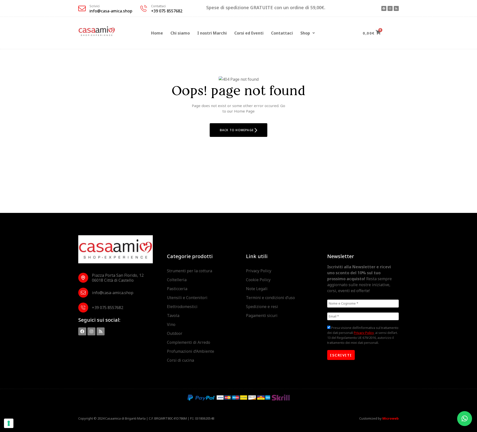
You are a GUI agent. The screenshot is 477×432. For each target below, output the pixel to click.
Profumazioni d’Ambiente (190, 351)
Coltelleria (177, 279)
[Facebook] (383, 8)
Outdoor (174, 333)
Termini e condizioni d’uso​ (270, 297)
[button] (307, 33)
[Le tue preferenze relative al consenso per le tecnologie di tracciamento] (8, 423)
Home (157, 33)
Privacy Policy (258, 271)
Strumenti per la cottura (189, 271)
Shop (305, 33)
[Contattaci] (143, 8)
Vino (171, 324)
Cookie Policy (258, 279)
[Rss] (396, 8)
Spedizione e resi (262, 306)
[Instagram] (390, 8)
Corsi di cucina (180, 360)
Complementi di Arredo (188, 342)
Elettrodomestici (182, 306)
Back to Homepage (237, 130)
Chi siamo (180, 33)
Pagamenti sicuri (262, 315)
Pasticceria (177, 288)
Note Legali (257, 288)
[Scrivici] (82, 8)
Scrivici (94, 6)
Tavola (173, 315)
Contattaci (158, 6)
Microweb (390, 418)
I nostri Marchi (212, 33)
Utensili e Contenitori (187, 297)
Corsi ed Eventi (249, 33)
